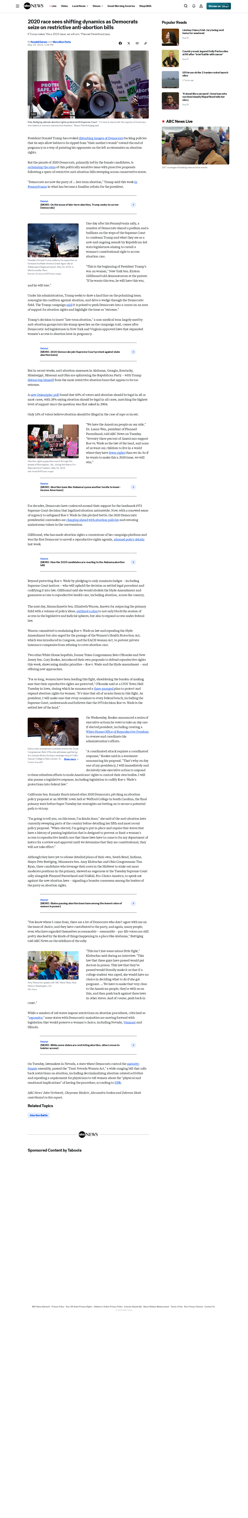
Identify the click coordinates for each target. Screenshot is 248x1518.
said (69, 304)
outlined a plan (87, 611)
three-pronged (104, 688)
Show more (70, 759)
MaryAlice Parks (62, 41)
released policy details (129, 539)
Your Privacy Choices (193, 1306)
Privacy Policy (57, 1306)
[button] (17, 6)
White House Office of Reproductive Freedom (117, 731)
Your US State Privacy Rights (79, 1306)
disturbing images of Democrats (101, 138)
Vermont (129, 1022)
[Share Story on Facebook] (120, 43)
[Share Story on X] (129, 43)
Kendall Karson (39, 41)
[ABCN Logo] (33, 6)
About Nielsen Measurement (156, 1306)
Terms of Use (177, 1306)
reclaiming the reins (42, 167)
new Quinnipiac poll (45, 394)
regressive (36, 1017)
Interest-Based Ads (133, 1306)
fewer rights (117, 452)
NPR (118, 1082)
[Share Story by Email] (137, 43)
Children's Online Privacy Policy (108, 1306)
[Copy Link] (145, 43)
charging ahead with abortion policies (92, 519)
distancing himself (41, 380)
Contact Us (209, 1306)
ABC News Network (41, 1306)
